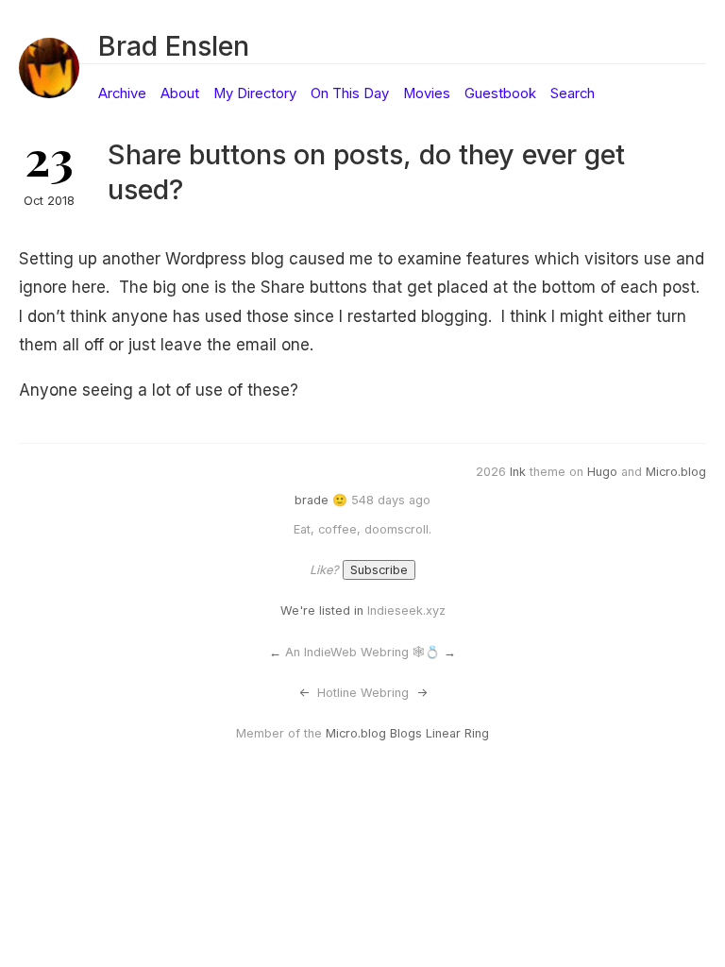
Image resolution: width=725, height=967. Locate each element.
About (179, 93)
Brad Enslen (173, 45)
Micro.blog (676, 472)
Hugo (602, 472)
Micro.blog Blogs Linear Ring (407, 733)
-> (422, 693)
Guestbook (500, 93)
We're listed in (321, 610)
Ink (518, 472)
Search (572, 93)
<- (304, 693)
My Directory (254, 93)
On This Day (350, 93)
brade (312, 500)
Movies (426, 93)
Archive (122, 93)
